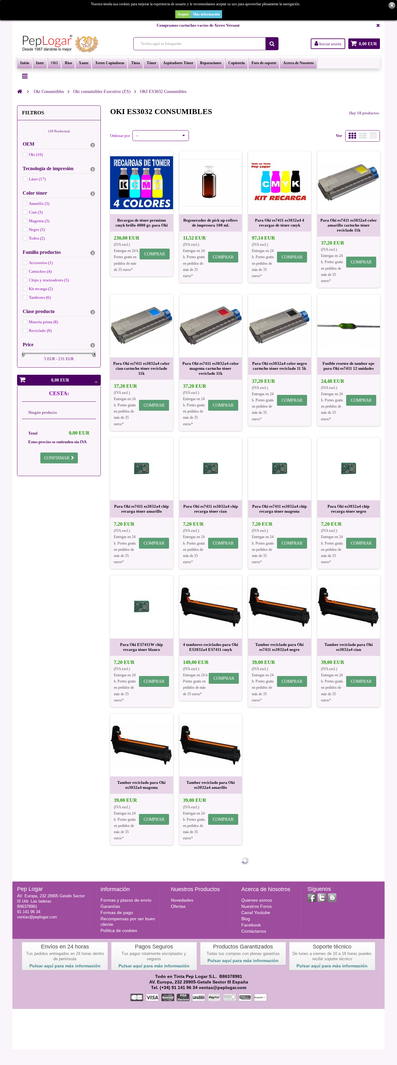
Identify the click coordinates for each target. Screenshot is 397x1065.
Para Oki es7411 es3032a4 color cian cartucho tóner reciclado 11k (141, 368)
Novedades (182, 900)
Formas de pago (116, 912)
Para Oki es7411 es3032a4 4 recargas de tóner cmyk (279, 223)
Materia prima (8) (43, 322)
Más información (206, 14)
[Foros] (332, 897)
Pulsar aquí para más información (64, 965)
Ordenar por (120, 135)
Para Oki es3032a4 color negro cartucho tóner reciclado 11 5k (279, 366)
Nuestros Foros (256, 906)
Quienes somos (256, 900)
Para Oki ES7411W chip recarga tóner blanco (141, 647)
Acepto (183, 14)
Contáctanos (253, 931)
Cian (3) (35, 212)
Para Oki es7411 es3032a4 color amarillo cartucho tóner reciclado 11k (348, 225)
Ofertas (178, 906)
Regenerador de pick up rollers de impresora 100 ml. (210, 223)
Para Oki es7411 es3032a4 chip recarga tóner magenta (279, 509)
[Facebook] (311, 897)
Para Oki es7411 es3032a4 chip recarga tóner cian (210, 509)
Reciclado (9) (40, 330)
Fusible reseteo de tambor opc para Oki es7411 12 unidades (349, 366)
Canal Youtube (255, 912)
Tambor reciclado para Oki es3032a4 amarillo (210, 785)
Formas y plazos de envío (125, 900)
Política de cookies (118, 930)
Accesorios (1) (41, 262)
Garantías (110, 906)
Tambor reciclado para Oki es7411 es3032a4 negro (279, 647)
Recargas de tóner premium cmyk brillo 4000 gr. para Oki (141, 223)
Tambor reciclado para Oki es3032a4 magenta (141, 785)
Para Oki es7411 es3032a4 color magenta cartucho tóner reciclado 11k (210, 368)
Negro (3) (37, 229)
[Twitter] (322, 897)
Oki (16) (36, 154)
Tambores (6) (40, 297)
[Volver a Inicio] (19, 91)
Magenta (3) (39, 221)
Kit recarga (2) (41, 288)
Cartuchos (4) (40, 271)
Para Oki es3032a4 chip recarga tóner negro (348, 509)
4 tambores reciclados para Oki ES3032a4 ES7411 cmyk (210, 647)
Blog (245, 918)
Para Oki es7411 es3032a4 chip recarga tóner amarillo (141, 509)
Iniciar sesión (329, 44)
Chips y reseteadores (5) (49, 280)
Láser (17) (37, 179)
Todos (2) (37, 238)
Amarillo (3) (39, 203)
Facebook (251, 924)
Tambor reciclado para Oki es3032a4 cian (348, 647)
